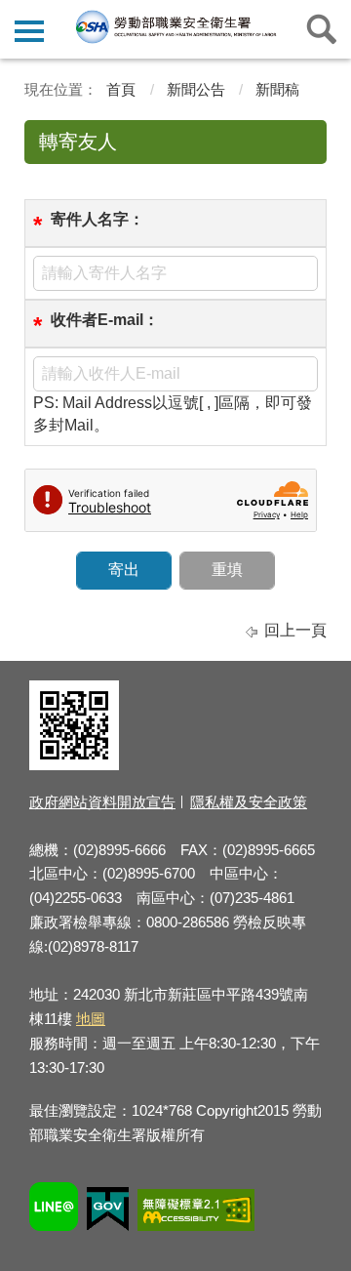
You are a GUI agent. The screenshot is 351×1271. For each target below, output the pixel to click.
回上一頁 (295, 630)
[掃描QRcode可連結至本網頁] (74, 765)
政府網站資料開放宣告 (102, 802)
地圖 (90, 1018)
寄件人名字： (97, 219)
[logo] (175, 26)
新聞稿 (277, 89)
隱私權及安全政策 (248, 802)
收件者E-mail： (105, 319)
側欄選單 (29, 29)
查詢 (321, 29)
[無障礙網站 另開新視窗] (195, 1213)
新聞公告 (196, 89)
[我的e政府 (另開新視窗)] (108, 1212)
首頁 (121, 89)
